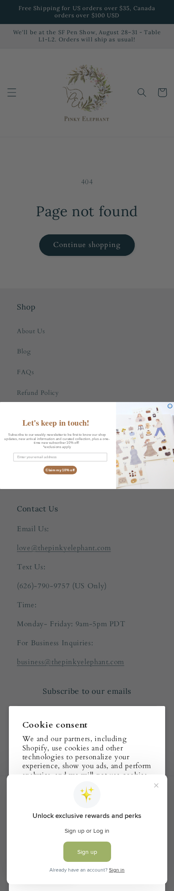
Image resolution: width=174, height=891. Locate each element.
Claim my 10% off (60, 470)
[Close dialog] (170, 406)
